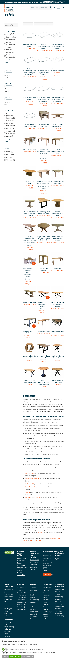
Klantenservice (48, 574)
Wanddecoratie (60, 590)
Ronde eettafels (30, 473)
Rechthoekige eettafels (32, 479)
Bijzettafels (33, 614)
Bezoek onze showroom (49, 1)
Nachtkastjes (21, 607)
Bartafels (27, 492)
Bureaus (33, 619)
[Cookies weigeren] (6, 649)
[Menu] (57, 8)
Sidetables (33, 617)
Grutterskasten (22, 602)
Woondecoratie (60, 606)
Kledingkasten (22, 609)
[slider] (5, 72)
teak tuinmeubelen (35, 540)
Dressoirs (20, 590)
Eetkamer (33, 565)
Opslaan (5, 656)
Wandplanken (60, 592)
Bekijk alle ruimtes (33, 568)
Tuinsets (45, 597)
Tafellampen (59, 604)
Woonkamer (34, 560)
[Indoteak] (9, 8)
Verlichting (59, 597)
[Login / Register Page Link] (53, 8)
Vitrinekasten (21, 595)
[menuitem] (49, 1)
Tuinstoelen (47, 588)
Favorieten (61, 1)
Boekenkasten (22, 597)
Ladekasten (21, 600)
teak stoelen (53, 538)
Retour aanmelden (21, 573)
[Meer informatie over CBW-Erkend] (9, 553)
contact (40, 532)
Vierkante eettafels (31, 487)
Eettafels (33, 588)
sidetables (37, 497)
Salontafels (28, 497)
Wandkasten (21, 604)
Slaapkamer (34, 562)
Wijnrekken (59, 611)
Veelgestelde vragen (21, 569)
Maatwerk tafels (30, 468)
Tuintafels (46, 600)
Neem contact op (21, 564)
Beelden (58, 609)
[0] (63, 8)
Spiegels (58, 594)
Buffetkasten (21, 592)
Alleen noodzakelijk (27, 656)
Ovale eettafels (29, 484)
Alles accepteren (15, 656)
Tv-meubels (21, 588)
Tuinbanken (47, 590)
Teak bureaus (29, 503)
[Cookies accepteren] (3, 649)
